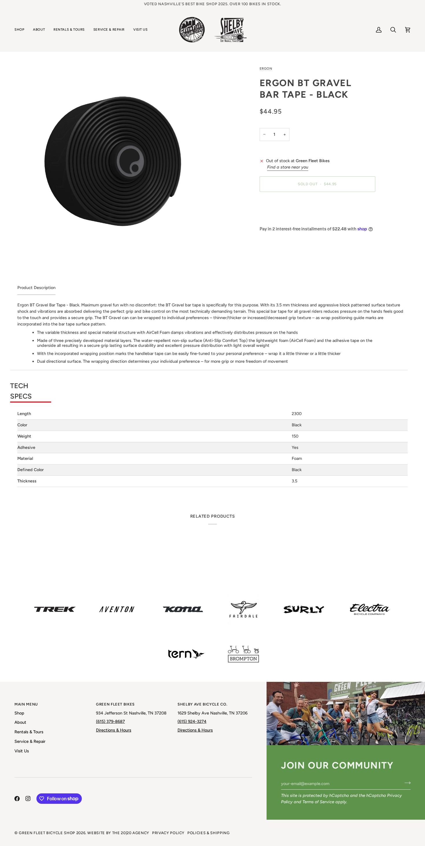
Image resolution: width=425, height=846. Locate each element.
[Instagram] (28, 798)
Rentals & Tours (28, 731)
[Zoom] (114, 162)
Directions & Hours (113, 730)
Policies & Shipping (208, 833)
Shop (19, 713)
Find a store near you (287, 167)
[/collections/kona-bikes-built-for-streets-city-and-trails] (183, 609)
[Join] (406, 782)
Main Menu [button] (26, 704)
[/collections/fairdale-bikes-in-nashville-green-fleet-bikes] (243, 609)
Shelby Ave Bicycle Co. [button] (202, 704)
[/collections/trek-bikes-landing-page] (55, 609)
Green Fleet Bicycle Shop (47, 833)
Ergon (266, 68)
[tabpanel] (212, 394)
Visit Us (21, 751)
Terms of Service (318, 801)
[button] (21, 29)
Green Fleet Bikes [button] (115, 704)
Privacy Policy (168, 833)
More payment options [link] (281, 218)
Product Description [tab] (36, 287)
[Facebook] (17, 798)
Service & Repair (29, 741)
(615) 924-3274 (192, 721)
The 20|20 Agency (130, 833)
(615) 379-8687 (110, 721)
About (20, 722)
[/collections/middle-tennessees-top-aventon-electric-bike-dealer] (116, 609)
